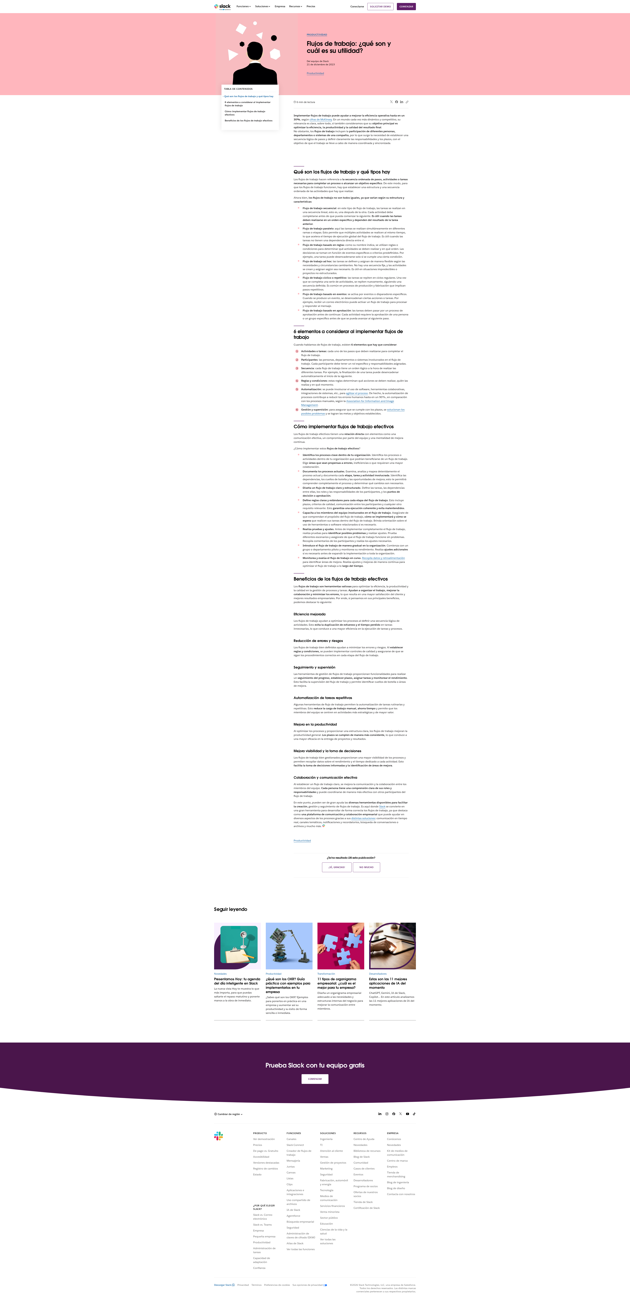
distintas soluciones (363, 818)
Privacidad (243, 1284)
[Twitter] (391, 101)
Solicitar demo (380, 6)
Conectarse (357, 6)
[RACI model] (340, 946)
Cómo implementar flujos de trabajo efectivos (245, 113)
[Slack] (222, 6)
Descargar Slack (222, 1284)
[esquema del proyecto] (237, 946)
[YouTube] (407, 1114)
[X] (400, 1114)
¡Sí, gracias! (337, 867)
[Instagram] (386, 1114)
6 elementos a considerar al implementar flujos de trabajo (247, 104)
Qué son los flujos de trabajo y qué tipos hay (249, 96)
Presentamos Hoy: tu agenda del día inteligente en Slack (237, 981)
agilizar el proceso (357, 393)
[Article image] (289, 946)
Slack (382, 806)
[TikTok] (414, 1114)
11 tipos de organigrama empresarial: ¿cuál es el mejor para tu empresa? (336, 983)
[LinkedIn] (401, 101)
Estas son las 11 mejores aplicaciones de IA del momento (388, 983)
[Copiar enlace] (406, 101)
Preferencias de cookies (277, 1284)
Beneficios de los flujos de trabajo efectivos (248, 120)
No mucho (366, 867)
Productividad (317, 34)
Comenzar (406, 6)
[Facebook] (396, 101)
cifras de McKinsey (321, 119)
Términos (257, 1284)
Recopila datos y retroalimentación (383, 558)
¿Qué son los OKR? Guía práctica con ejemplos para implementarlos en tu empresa (288, 985)
